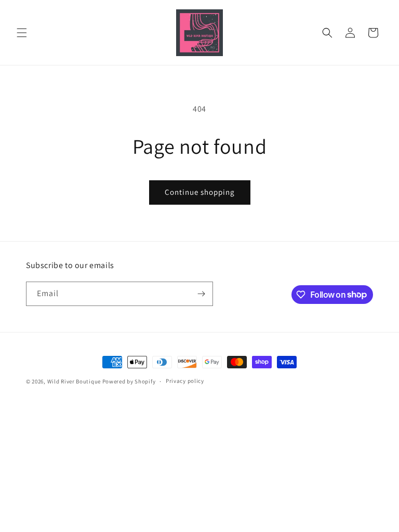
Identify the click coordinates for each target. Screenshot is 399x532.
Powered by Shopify (129, 381)
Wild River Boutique (74, 381)
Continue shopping (200, 192)
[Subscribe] (201, 294)
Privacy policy (185, 380)
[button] (21, 32)
